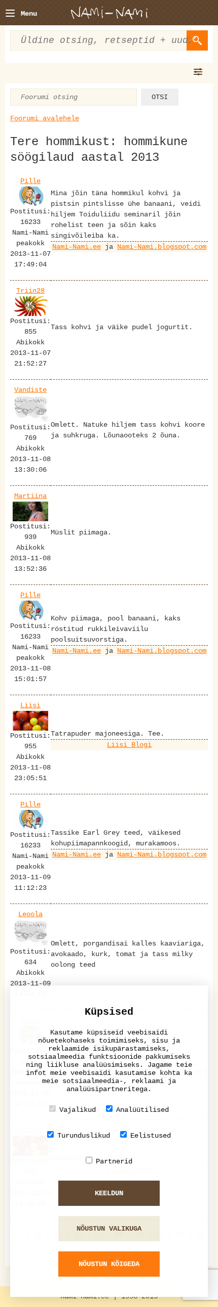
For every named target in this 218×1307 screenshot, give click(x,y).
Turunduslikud (83, 1136)
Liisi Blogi (129, 745)
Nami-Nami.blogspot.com (161, 247)
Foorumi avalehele (44, 118)
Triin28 (30, 291)
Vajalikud (77, 1110)
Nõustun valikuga (109, 1229)
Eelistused (150, 1136)
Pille (30, 181)
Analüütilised (142, 1110)
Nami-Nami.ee (76, 247)
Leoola (30, 914)
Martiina (30, 496)
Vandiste (30, 390)
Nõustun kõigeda (109, 1264)
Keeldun (109, 1193)
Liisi (30, 705)
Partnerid (114, 1161)
